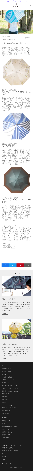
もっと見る (5, 313)
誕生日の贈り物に (28, 38)
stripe (3, 146)
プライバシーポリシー (8, 405)
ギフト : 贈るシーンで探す (9, 445)
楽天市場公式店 (6, 435)
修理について (5, 394)
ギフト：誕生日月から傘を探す (10, 450)
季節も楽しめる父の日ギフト (9, 299)
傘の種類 (4, 374)
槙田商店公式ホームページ (9, 432)
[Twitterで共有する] (12, 265)
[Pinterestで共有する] (20, 265)
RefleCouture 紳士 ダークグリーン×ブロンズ (14, 200)
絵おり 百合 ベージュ (8, 92)
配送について (5, 396)
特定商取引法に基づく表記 (9, 408)
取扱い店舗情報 (6, 410)
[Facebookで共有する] (5, 265)
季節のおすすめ (6, 421)
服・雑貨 (4, 456)
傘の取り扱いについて (8, 380)
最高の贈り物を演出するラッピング (11, 391)
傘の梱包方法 (5, 382)
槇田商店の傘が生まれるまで (9, 426)
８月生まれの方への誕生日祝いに (10, 344)
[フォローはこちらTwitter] (6, 463)
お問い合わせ (5, 413)
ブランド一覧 (5, 429)
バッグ (3, 459)
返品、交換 (5, 399)
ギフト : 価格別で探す (7, 448)
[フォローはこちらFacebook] (2, 463)
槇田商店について (6, 368)
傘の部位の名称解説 (7, 377)
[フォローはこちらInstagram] (11, 463)
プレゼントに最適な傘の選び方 (10, 388)
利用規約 (4, 402)
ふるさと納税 (5, 437)
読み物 (3, 423)
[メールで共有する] (27, 265)
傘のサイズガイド (6, 371)
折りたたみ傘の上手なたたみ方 (10, 385)
